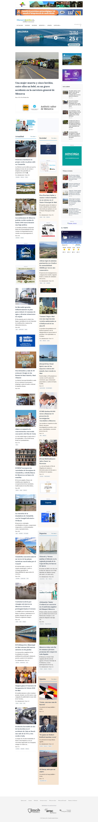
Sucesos (27, 25)
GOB (27, 578)
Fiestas (17, 703)
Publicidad (36, 800)
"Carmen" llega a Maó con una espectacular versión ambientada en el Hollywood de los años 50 (47, 321)
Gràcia (21, 703)
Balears (17, 490)
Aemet (17, 621)
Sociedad (34, 25)
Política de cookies (52, 800)
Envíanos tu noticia (43, 800)
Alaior (17, 444)
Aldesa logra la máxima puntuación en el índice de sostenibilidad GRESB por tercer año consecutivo (48, 265)
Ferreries (41, 476)
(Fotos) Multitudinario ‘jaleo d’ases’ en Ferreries (47, 461)
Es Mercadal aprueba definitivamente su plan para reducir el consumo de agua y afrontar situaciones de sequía (25, 312)
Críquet (41, 668)
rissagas (24, 621)
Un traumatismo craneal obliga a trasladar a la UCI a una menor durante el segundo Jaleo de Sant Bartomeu (75, 113)
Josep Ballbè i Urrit (43, 780)
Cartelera (57, 25)
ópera (48, 340)
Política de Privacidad (62, 800)
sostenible (48, 283)
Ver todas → (33, 136)
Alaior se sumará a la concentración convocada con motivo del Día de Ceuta (25, 431)
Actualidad (20, 25)
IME (40, 435)
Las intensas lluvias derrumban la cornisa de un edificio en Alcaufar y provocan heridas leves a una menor (74, 134)
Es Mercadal (21, 329)
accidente (17, 748)
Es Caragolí (26, 533)
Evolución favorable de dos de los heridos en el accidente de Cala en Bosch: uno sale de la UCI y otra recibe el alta (25, 731)
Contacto (30, 800)
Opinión (49, 25)
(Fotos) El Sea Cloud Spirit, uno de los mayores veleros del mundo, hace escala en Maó (47, 368)
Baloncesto (42, 623)
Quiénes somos (23, 800)
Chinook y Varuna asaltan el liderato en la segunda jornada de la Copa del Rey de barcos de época (48, 561)
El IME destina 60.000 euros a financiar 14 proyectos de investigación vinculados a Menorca (47, 416)
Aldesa (41, 283)
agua (17, 329)
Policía (26, 177)
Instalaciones (22, 662)
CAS (44, 283)
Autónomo (17, 237)
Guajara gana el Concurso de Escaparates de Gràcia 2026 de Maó (25, 688)
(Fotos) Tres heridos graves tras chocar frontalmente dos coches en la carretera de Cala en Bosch (75, 103)
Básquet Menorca (48, 623)
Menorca (22, 177)
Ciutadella (17, 177)
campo (21, 490)
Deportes (42, 25)
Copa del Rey (42, 578)
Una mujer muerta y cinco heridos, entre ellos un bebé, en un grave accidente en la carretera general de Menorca (75, 93)
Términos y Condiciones (72, 800)
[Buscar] (80, 26)
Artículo (41, 746)
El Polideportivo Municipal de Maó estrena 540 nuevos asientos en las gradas (25, 647)
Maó (27, 662)
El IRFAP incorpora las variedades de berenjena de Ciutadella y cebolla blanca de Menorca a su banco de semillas (25, 472)
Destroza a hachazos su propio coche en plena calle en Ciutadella (25, 162)
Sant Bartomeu (47, 476)
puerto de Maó (42, 388)
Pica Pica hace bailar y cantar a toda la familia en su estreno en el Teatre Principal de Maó (75, 177)
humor (41, 217)
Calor (20, 621)
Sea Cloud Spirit (49, 388)
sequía (26, 329)
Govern (22, 237)
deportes (17, 662)
